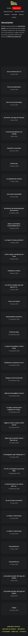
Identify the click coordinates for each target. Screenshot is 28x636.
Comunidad (14, 14)
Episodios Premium (8, 11)
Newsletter (7, 14)
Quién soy (21, 14)
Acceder (9, 8)
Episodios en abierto (19, 11)
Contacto (14, 17)
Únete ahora (16, 8)
